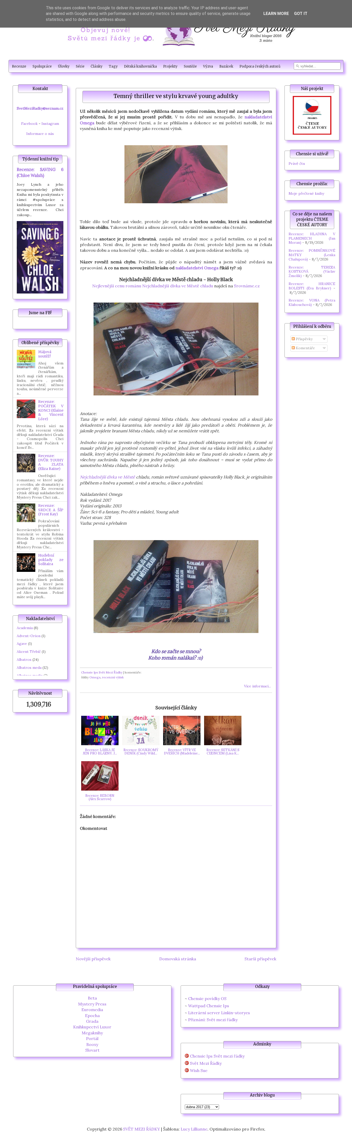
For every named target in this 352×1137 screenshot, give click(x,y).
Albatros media (30, 675)
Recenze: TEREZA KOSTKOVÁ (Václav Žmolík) (312, 271)
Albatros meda (29, 667)
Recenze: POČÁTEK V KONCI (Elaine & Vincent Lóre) (50, 410)
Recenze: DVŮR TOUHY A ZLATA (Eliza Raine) (50, 462)
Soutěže (190, 66)
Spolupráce (42, 66)
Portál (92, 1038)
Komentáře (305, 348)
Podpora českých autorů (259, 66)
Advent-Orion (28, 636)
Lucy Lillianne (194, 1129)
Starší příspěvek (260, 958)
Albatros (24, 659)
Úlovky (64, 66)
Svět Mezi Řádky (206, 1063)
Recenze (19, 66)
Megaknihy (92, 1032)
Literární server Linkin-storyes (219, 1012)
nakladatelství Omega (197, 267)
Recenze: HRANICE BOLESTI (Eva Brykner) (312, 285)
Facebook (29, 123)
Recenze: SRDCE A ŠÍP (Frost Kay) (50, 510)
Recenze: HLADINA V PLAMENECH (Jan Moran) (312, 238)
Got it (300, 13)
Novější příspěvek (93, 958)
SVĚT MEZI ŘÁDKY (141, 1129)
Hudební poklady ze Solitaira (50, 559)
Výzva (208, 66)
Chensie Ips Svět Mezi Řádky (101, 672)
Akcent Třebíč (29, 651)
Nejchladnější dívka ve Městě (107, 477)
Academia (25, 628)
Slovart (92, 1050)
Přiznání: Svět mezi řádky (213, 1019)
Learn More (276, 13)
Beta (92, 998)
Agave (22, 643)
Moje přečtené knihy (306, 193)
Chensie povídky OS (207, 998)
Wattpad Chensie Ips (208, 1005)
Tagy (113, 66)
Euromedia (92, 1009)
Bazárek (226, 66)
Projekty (170, 66)
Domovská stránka (177, 958)
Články (97, 66)
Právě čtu (297, 163)
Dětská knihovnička (140, 66)
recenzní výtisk (113, 677)
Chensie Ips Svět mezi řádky (217, 1056)
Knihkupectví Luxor (92, 1026)
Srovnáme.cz (247, 285)
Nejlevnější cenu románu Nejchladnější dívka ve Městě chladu (152, 285)
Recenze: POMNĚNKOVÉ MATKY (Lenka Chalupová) (312, 255)
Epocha (92, 1015)
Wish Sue (198, 1070)
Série (80, 66)
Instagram (50, 123)
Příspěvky (304, 339)
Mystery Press (92, 1003)
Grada (92, 1021)
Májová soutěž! (44, 354)
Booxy (92, 1044)
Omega (94, 677)
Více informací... (257, 686)
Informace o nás (40, 133)
